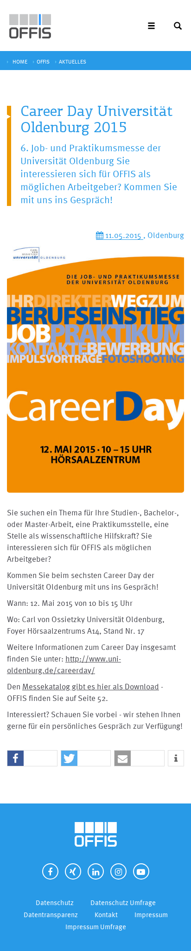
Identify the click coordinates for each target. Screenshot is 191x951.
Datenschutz (55, 902)
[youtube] (141, 871)
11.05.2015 (123, 235)
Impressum (151, 915)
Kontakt (106, 915)
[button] (32, 759)
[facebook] (50, 871)
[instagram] (118, 871)
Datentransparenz (51, 915)
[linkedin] (96, 871)
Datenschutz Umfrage (123, 902)
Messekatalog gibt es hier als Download (90, 686)
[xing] (73, 871)
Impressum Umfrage (95, 927)
